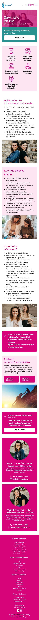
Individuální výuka (19, 544)
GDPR (19, 586)
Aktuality (19, 580)
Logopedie (19, 565)
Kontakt (19, 590)
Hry (19, 561)
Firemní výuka (19, 548)
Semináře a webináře (19, 550)
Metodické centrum (19, 554)
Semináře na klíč (19, 552)
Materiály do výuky (20, 563)
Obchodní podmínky (19, 588)
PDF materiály (19, 571)
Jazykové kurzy (19, 542)
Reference (19, 582)
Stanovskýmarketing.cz (19, 617)
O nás (19, 578)
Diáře (19, 567)
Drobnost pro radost (19, 569)
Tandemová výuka (20, 546)
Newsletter (19, 584)
